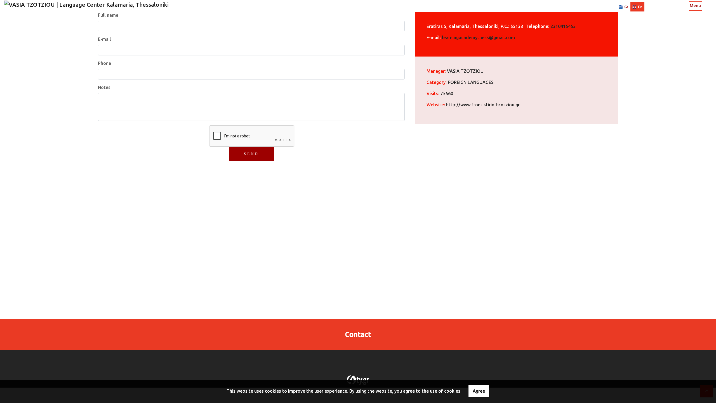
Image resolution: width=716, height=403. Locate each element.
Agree (479, 390)
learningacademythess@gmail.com (478, 37)
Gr (626, 7)
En (640, 7)
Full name (108, 15)
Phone (104, 63)
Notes (104, 87)
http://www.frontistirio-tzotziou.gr (483, 104)
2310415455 (563, 26)
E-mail (104, 39)
